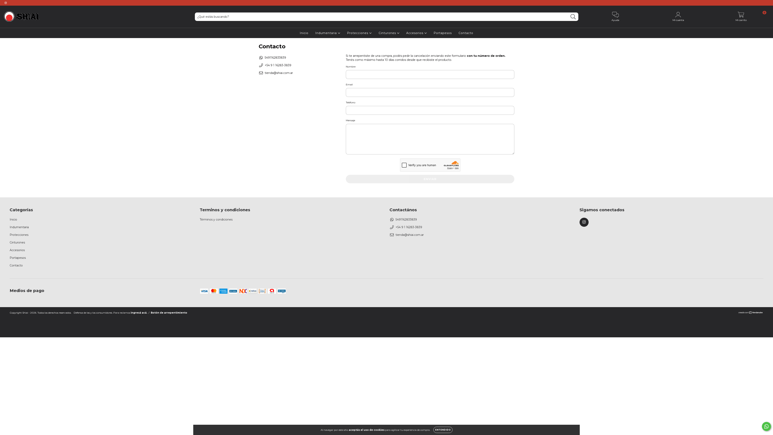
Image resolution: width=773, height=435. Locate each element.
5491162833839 (275, 57)
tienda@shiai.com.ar (279, 73)
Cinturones (388, 33)
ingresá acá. (139, 312)
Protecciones (358, 33)
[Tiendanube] (750, 313)
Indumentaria (326, 33)
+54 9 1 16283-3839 (278, 65)
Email (349, 84)
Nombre (350, 66)
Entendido (443, 430)
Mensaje (350, 120)
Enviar (430, 179)
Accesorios (415, 33)
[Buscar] (573, 17)
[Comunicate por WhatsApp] (766, 426)
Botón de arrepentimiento (169, 312)
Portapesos (443, 33)
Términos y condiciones (216, 219)
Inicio (304, 33)
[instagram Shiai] (5, 3)
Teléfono (350, 102)
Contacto (466, 33)
